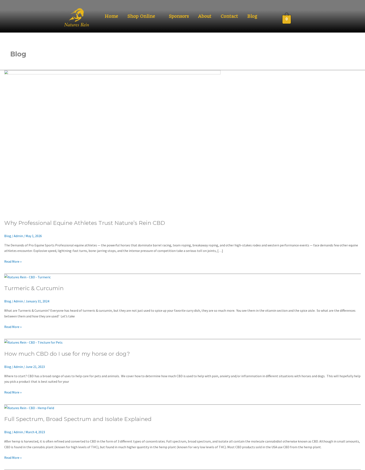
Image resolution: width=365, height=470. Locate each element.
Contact (229, 16)
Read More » (13, 261)
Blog (252, 16)
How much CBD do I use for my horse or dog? (67, 353)
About (204, 16)
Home (111, 16)
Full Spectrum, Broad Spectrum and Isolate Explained (77, 419)
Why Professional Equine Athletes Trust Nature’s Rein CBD (84, 223)
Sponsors (179, 16)
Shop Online (141, 16)
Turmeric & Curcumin (34, 288)
